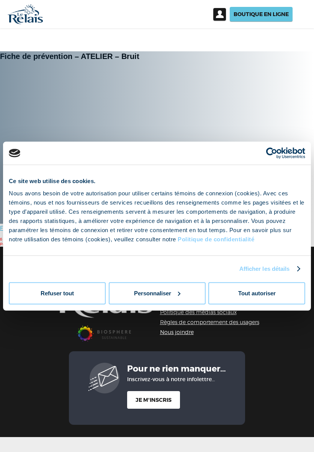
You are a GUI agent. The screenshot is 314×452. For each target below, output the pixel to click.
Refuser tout (57, 293)
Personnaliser (152, 293)
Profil (219, 14)
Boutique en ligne (261, 14)
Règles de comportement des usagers (209, 322)
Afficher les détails (264, 268)
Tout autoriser (257, 293)
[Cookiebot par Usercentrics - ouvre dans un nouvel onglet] (271, 153)
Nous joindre (177, 332)
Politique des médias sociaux (198, 312)
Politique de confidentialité (216, 239)
